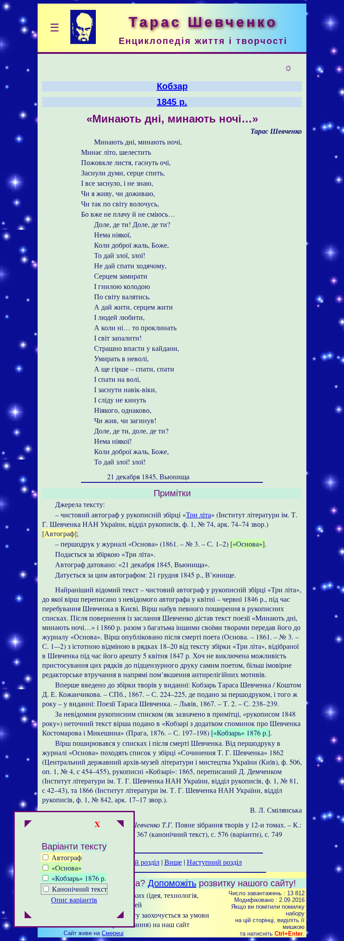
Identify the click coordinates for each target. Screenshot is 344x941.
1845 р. (172, 102)
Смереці (113, 933)
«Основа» (66, 867)
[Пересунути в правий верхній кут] (120, 825)
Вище (173, 862)
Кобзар (172, 86)
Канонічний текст (79, 888)
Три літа (198, 514)
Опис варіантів (74, 899)
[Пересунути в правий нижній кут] (120, 915)
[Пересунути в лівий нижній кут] (28, 915)
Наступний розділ (214, 862)
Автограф (66, 857)
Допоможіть (172, 883)
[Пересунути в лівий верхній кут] (28, 825)
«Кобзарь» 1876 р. (78, 878)
